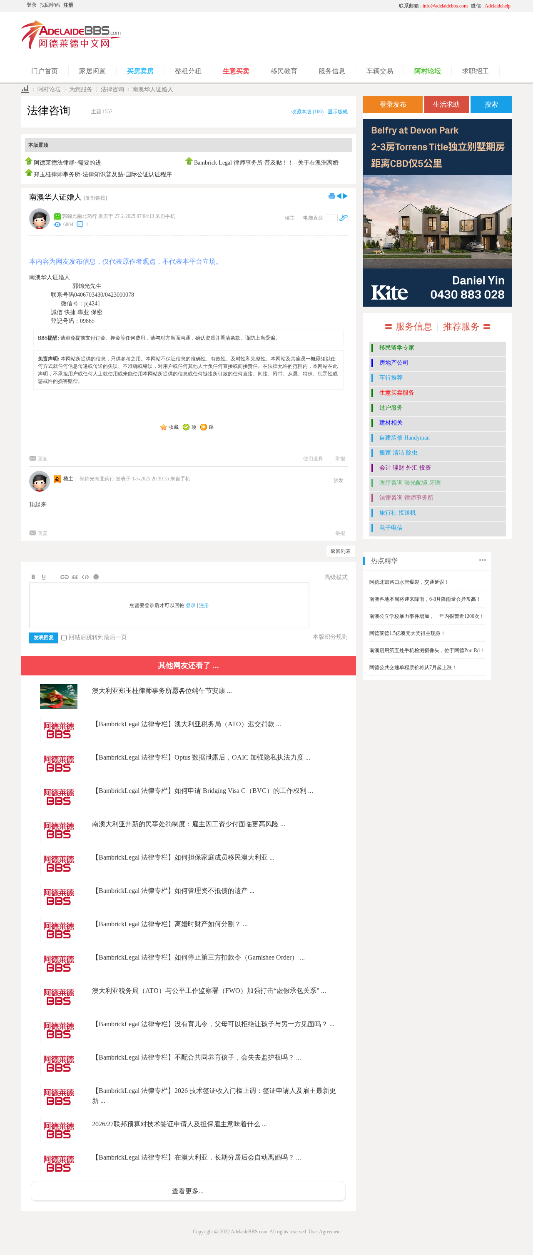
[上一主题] (338, 196)
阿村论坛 (49, 89)
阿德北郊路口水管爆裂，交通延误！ (409, 582)
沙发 (339, 480)
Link (64, 577)
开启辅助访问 (314, 6)
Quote (75, 577)
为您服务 (80, 89)
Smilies (96, 577)
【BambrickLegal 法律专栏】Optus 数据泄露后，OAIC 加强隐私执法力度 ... (201, 757)
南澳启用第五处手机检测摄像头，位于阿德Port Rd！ (427, 650)
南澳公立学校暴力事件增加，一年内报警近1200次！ (426, 616)
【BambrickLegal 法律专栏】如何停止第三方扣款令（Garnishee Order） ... (198, 957)
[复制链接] (95, 198)
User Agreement (325, 1232)
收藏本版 (307, 112)
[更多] (483, 560)
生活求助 (446, 104)
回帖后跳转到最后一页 (98, 637)
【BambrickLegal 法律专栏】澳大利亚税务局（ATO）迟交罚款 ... (186, 724)
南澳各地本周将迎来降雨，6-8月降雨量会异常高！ (425, 599)
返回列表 (341, 551)
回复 (42, 459)
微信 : (491, 6)
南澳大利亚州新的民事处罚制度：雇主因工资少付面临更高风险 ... (188, 824)
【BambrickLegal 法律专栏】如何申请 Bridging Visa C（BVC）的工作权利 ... (202, 790)
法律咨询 (112, 89)
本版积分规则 (330, 637)
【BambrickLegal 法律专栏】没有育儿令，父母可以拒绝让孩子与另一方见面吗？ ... (213, 1024)
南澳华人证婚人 (152, 89)
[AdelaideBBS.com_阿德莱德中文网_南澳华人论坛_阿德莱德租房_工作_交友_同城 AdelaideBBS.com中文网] (71, 48)
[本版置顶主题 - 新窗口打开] (29, 163)
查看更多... (188, 1191)
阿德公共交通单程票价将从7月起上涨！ (413, 667)
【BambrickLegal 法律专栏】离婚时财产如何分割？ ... (170, 924)
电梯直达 (313, 218)
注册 (68, 5)
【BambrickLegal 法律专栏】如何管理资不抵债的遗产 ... (173, 890)
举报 (340, 459)
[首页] (25, 89)
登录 (32, 5)
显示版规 (338, 112)
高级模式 (336, 577)
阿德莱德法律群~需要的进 (67, 163)
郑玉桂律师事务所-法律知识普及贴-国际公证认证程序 (103, 174)
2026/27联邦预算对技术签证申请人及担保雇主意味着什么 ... (179, 1124)
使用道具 (313, 459)
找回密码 (50, 5)
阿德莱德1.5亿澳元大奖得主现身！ (407, 633)
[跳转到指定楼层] (343, 218)
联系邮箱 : (433, 6)
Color (44, 577)
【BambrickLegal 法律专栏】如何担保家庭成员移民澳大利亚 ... (183, 857)
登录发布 (393, 104)
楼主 (290, 218)
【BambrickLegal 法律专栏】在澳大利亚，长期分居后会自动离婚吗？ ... (196, 1157)
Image (54, 577)
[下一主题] (345, 196)
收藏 (174, 427)
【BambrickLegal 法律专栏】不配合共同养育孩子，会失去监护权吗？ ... (196, 1057)
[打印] (332, 196)
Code (85, 577)
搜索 (491, 104)
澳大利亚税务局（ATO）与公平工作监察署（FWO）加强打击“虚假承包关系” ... (209, 990)
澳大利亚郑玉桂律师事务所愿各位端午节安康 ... (162, 690)
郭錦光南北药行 (79, 216)
